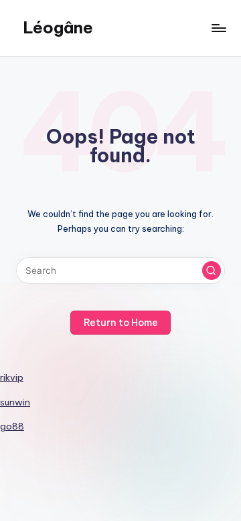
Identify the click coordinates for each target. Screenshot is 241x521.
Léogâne (58, 27)
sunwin (15, 402)
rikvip (11, 377)
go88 (12, 426)
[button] (211, 270)
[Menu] (218, 27)
